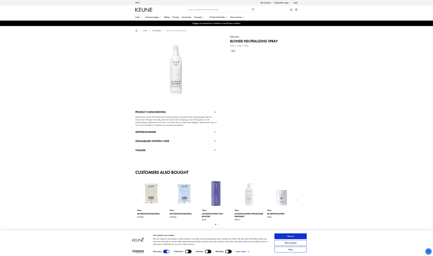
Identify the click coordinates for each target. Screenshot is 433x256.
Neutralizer (156, 30)
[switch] (188, 251)
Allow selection (291, 243)
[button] (136, 200)
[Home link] (136, 30)
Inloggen (195, 23)
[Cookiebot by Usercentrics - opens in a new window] (138, 251)
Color (145, 30)
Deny (291, 249)
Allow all (290, 236)
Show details (241, 252)
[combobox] (221, 9)
